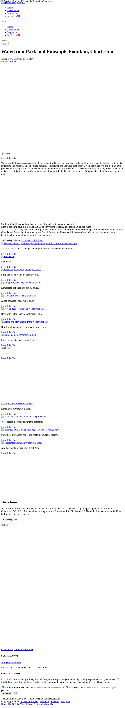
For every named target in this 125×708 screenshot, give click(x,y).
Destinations (13, 10)
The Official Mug (16, 704)
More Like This (8, 158)
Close (4, 44)
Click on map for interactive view (17, 649)
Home (10, 7)
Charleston (59, 163)
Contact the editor (29, 701)
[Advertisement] (62, 199)
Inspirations (12, 13)
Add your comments (11, 662)
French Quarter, (49, 232)
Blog (3, 704)
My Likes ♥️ (13, 16)
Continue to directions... (32, 240)
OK (15, 693)
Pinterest (55, 701)
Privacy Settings (34, 704)
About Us (48, 704)
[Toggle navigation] (26, 3)
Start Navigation (9, 240)
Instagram (65, 701)
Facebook (44, 701)
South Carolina (8, 61)
